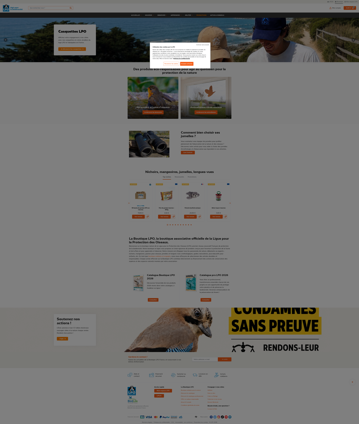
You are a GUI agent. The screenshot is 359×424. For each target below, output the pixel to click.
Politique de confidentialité (181, 58)
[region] (180, 55)
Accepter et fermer (186, 63)
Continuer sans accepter (202, 44)
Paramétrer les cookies (171, 63)
